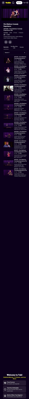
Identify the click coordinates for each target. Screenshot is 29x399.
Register (19, 2)
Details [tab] (22, 47)
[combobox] (15, 53)
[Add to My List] (6, 42)
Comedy (6, 32)
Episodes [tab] (6, 47)
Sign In (24, 2)
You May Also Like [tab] (14, 47)
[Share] (10, 42)
